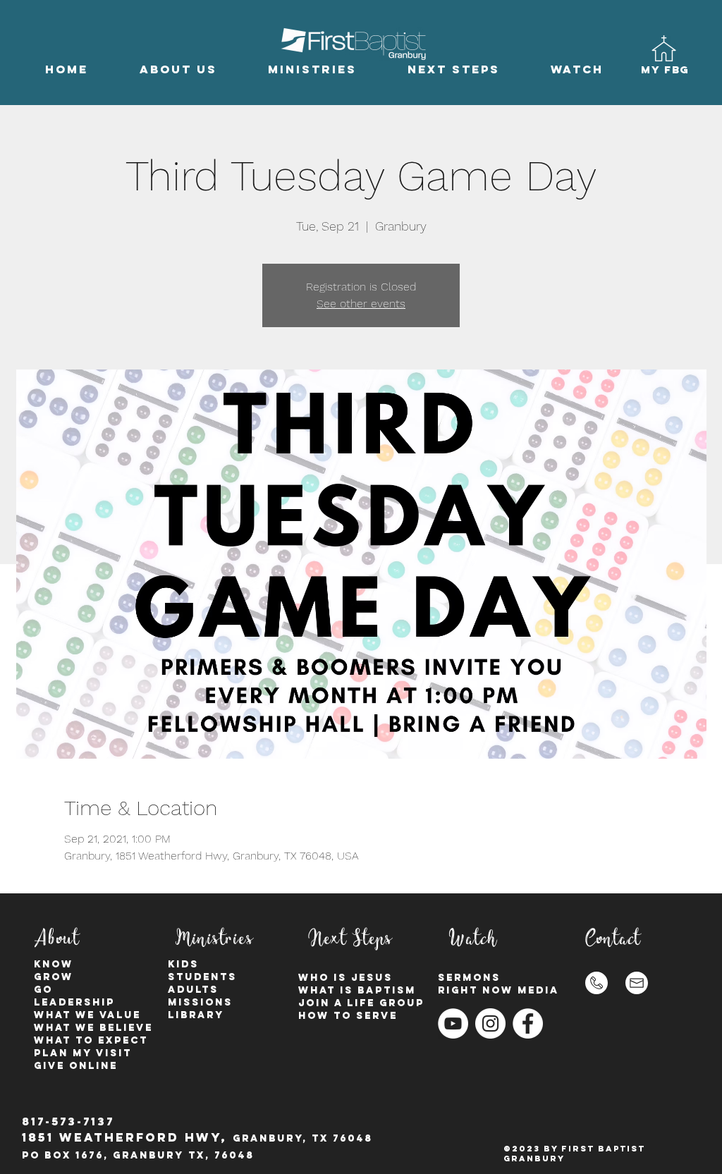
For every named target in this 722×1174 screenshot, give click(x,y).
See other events (361, 303)
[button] (178, 69)
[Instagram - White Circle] (490, 1023)
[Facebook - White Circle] (528, 1023)
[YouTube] (453, 1023)
